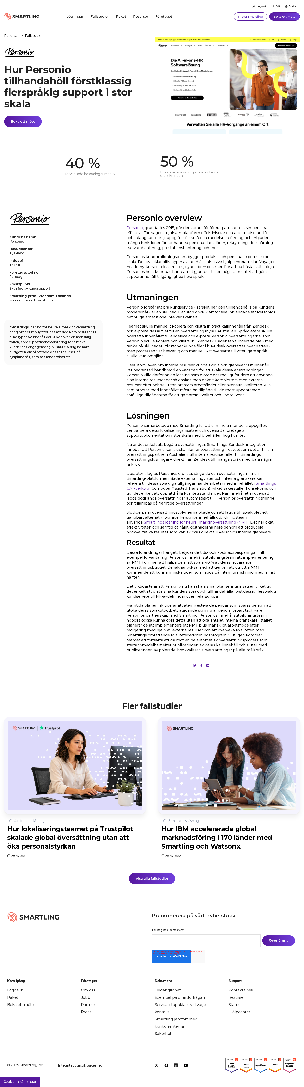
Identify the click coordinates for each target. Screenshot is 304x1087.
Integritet (66, 1065)
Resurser (140, 16)
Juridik (80, 1065)
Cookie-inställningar (20, 1082)
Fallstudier (100, 16)
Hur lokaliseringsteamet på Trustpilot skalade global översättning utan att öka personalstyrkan (70, 837)
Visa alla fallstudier (152, 878)
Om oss (88, 990)
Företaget (163, 16)
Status (234, 1004)
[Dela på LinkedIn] (207, 665)
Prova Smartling (250, 16)
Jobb (85, 997)
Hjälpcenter (239, 1012)
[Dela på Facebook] (201, 665)
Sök (278, 6)
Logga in (262, 6)
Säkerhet (163, 1033)
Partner (88, 1004)
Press (86, 1012)
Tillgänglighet (168, 990)
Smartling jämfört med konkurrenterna (176, 1023)
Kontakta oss (241, 990)
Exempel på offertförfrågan (180, 997)
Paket (121, 16)
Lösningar (75, 16)
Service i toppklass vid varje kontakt (180, 1008)
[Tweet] (194, 665)
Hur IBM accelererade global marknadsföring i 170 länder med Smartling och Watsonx (216, 837)
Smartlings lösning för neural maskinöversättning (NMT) (196, 522)
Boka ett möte (285, 16)
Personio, (135, 228)
